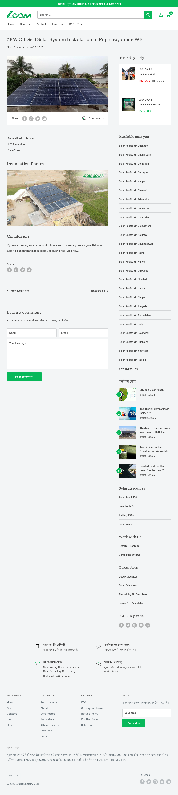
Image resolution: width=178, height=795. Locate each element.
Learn (55, 24)
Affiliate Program (51, 724)
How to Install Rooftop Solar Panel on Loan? (152, 468)
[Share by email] (44, 118)
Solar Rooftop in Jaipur (132, 288)
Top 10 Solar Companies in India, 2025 (154, 410)
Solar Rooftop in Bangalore (134, 208)
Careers (45, 736)
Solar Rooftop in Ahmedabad (135, 315)
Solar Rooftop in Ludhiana (133, 341)
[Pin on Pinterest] (31, 118)
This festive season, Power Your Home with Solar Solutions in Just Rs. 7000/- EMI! (155, 430)
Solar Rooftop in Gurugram (134, 172)
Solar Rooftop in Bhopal (132, 297)
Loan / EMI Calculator (131, 603)
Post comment (24, 376)
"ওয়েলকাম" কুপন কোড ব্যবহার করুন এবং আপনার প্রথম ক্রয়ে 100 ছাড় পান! (89, 3)
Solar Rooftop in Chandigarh (135, 154)
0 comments (96, 118)
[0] (168, 15)
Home (10, 24)
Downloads (47, 730)
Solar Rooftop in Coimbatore (135, 225)
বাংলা (11, 775)
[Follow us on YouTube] (141, 625)
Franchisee (47, 719)
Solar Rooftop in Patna (132, 252)
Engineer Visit (147, 73)
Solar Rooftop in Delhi (131, 324)
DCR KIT (74, 24)
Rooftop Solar (89, 719)
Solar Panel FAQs (128, 497)
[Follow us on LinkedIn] (147, 625)
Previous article (19, 290)
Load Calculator (128, 576)
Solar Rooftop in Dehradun (134, 163)
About (44, 708)
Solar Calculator (128, 585)
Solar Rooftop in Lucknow (133, 145)
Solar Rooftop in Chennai (133, 190)
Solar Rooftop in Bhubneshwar (136, 243)
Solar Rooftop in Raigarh (133, 306)
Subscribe (134, 723)
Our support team (92, 708)
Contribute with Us (129, 554)
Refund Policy (89, 713)
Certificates (48, 713)
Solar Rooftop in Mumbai (133, 279)
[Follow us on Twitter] (128, 625)
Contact (41, 24)
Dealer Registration (150, 104)
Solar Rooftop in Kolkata (133, 234)
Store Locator (49, 702)
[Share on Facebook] (24, 118)
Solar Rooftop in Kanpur (132, 181)
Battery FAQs (126, 515)
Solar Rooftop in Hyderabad (134, 217)
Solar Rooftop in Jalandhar (134, 332)
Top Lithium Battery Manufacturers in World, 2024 (153, 449)
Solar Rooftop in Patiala (132, 359)
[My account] (161, 15)
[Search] (148, 15)
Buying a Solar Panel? (152, 389)
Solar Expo (87, 724)
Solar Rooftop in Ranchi (132, 261)
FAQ (83, 702)
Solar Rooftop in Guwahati (134, 270)
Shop (23, 24)
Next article (98, 290)
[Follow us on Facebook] (121, 625)
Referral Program (129, 545)
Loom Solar (145, 69)
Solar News (125, 524)
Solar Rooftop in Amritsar (133, 350)
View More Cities (128, 368)
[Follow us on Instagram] (134, 625)
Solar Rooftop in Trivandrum (135, 199)
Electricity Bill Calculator (133, 594)
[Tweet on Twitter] (37, 118)
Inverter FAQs (127, 506)
